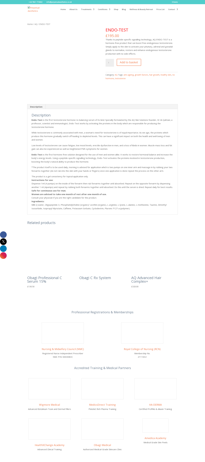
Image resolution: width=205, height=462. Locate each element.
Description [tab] (36, 106)
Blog (124, 9)
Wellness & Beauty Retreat (141, 9)
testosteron (120, 78)
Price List (160, 9)
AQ (36, 24)
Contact (171, 9)
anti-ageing (129, 74)
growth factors (141, 74)
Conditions (102, 9)
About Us (73, 9)
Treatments (86, 9)
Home (63, 9)
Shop (116, 9)
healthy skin (166, 74)
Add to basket (129, 62)
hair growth (154, 74)
